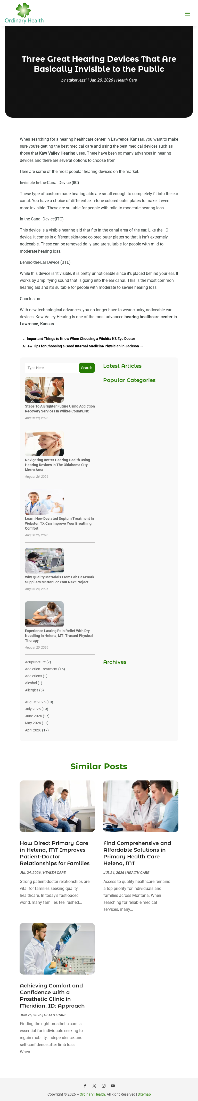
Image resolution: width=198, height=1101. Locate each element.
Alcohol (31, 683)
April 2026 (33, 730)
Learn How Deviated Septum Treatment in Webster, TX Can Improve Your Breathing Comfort (59, 523)
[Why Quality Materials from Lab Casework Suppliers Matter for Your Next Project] (44, 561)
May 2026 (33, 723)
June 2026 (33, 716)
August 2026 (35, 702)
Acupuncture (35, 662)
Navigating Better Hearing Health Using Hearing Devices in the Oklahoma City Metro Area (57, 465)
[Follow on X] (94, 1085)
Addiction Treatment (41, 669)
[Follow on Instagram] (103, 1085)
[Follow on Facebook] (85, 1085)
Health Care (126, 80)
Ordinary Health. (93, 1094)
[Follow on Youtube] (113, 1085)
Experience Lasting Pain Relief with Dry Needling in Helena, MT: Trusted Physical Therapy (59, 636)
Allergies (31, 690)
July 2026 (33, 709)
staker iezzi (77, 80)
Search (86, 368)
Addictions (33, 676)
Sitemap (144, 1094)
